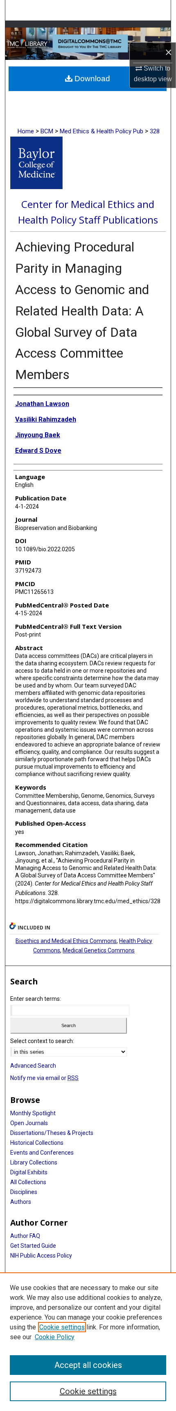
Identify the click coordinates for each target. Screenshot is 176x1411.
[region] (88, 1341)
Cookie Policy (54, 1337)
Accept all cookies (88, 1365)
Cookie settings (62, 1327)
